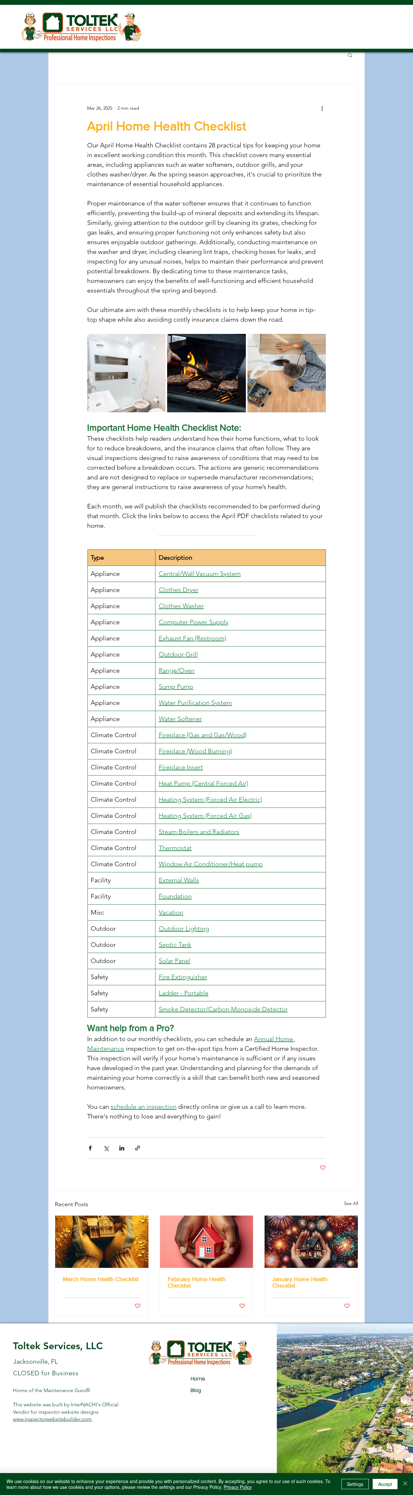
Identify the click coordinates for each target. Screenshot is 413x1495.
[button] (350, 54)
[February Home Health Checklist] (206, 1242)
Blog (196, 1390)
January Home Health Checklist (299, 1282)
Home (198, 1378)
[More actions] (322, 108)
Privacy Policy (238, 1487)
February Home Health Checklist (197, 1282)
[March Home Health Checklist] (101, 1242)
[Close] (405, 1484)
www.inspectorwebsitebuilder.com (52, 1419)
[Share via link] (138, 1148)
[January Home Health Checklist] (311, 1242)
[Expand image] (126, 373)
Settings (355, 1484)
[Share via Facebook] (90, 1148)
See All (351, 1203)
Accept (385, 1484)
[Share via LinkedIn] (122, 1148)
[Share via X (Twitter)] (106, 1148)
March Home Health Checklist (100, 1279)
